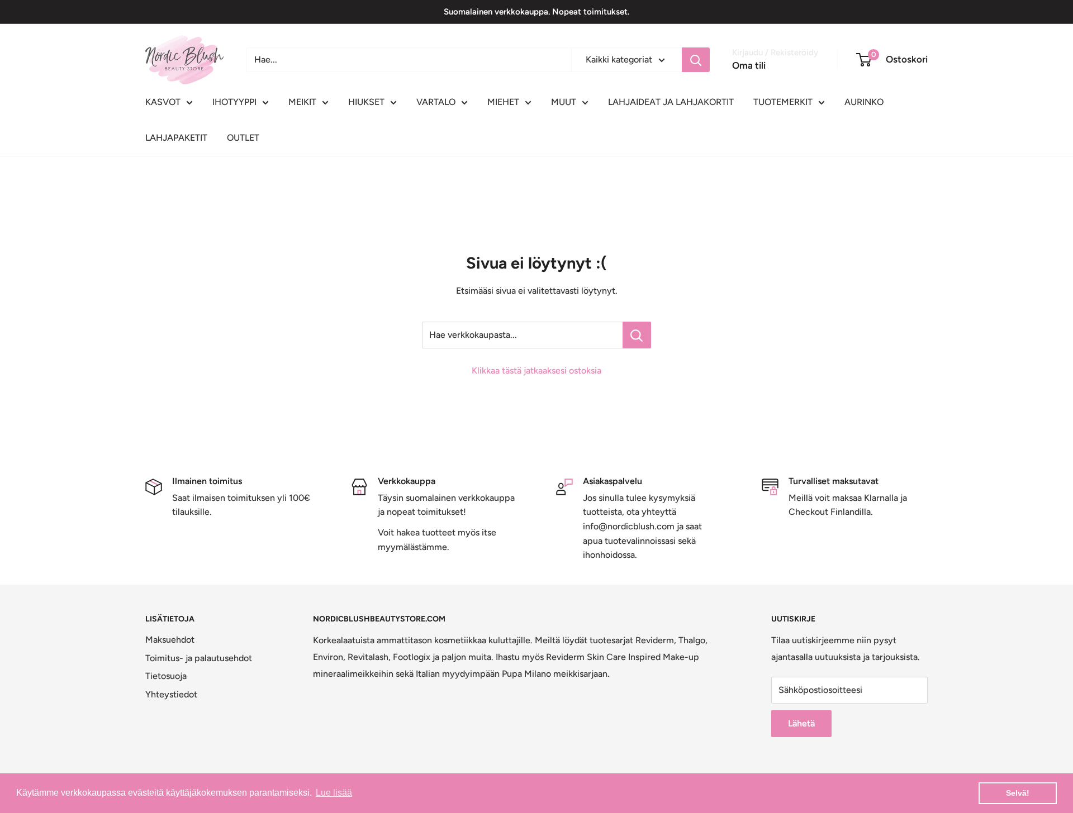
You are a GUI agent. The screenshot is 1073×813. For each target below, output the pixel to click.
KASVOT (163, 102)
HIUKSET (366, 102)
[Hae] (696, 59)
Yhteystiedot (171, 694)
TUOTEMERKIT (783, 102)
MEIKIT (302, 102)
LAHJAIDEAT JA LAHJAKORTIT (671, 102)
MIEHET (503, 102)
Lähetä (801, 723)
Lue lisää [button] (334, 792)
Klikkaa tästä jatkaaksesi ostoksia (536, 370)
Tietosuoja (166, 676)
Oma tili (749, 65)
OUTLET (243, 137)
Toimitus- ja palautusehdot (198, 658)
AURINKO (864, 102)
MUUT (563, 102)
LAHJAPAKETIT (176, 137)
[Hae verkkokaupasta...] (637, 335)
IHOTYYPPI (234, 102)
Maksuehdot (169, 639)
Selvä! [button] (1017, 792)
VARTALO (435, 102)
